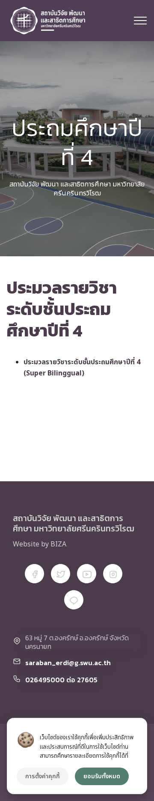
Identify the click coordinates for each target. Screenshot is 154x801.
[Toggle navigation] (140, 20)
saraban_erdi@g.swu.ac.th (68, 662)
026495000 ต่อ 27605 (61, 680)
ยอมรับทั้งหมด (101, 776)
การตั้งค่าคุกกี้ (42, 776)
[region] (77, 756)
